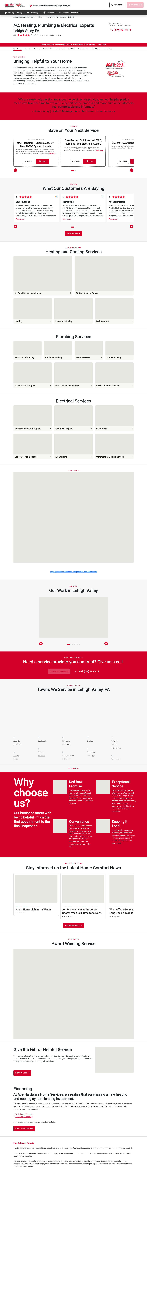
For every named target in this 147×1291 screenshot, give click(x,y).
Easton (41, 752)
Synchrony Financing (24, 1117)
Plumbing (34, 13)
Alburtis (16, 741)
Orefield (90, 741)
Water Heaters (114, 906)
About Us (74, 13)
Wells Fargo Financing (24, 1114)
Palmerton (91, 752)
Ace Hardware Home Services (23, 17)
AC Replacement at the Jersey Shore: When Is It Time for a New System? (81, 911)
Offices (40, 17)
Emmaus (41, 756)
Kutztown (66, 744)
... (51, 153)
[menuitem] (14, 12)
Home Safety (35, 906)
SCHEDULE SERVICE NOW (61, 671)
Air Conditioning (68, 906)
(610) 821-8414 (122, 29)
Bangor (16, 756)
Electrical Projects (22, 906)
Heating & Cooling (15, 13)
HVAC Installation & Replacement (87, 906)
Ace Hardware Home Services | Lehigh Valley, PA (51, 6)
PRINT (44, 161)
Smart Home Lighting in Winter (33, 909)
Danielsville (42, 741)
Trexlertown (116, 748)
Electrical (50, 13)
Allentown (17, 744)
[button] (17, 49)
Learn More (101, 44)
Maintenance (64, 13)
